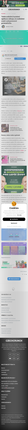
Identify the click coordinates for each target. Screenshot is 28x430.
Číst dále (19, 215)
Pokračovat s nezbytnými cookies (14, 226)
